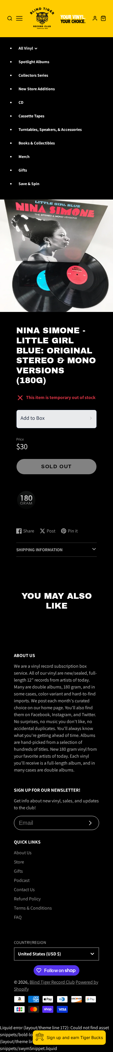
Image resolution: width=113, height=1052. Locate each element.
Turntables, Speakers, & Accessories (50, 129)
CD (21, 102)
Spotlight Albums (34, 61)
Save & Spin (29, 183)
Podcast (22, 880)
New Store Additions (37, 88)
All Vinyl (26, 48)
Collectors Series (33, 75)
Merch (24, 156)
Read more (27, 517)
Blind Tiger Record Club (52, 982)
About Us (23, 853)
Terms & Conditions (33, 908)
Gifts (23, 170)
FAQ (18, 917)
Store (19, 862)
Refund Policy (27, 899)
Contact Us (24, 890)
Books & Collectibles (37, 143)
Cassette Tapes (31, 115)
